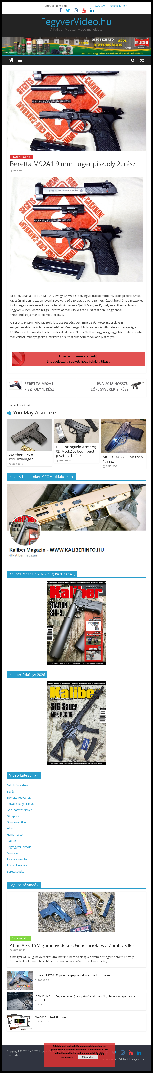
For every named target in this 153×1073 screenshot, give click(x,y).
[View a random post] (141, 60)
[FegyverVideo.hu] (11, 60)
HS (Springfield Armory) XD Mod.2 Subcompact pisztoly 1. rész (76, 451)
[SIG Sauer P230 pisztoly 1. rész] (123, 421)
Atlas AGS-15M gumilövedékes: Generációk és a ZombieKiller (72, 945)
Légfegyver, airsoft (19, 847)
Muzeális (12, 853)
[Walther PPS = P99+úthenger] (29, 421)
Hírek (10, 828)
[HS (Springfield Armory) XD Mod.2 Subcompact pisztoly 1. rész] (76, 421)
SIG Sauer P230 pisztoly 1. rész (123, 459)
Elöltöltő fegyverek (19, 797)
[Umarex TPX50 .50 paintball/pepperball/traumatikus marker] (20, 973)
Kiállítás (12, 841)
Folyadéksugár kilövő (20, 804)
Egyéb (11, 791)
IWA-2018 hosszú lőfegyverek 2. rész (110, 386)
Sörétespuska (15, 871)
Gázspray (13, 816)
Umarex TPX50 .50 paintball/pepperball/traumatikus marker (73, 975)
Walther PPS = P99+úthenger (21, 457)
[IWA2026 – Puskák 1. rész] (20, 1015)
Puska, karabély (17, 865)
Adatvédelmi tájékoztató (132, 1059)
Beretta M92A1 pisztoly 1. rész (39, 386)
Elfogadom (88, 1057)
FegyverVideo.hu (76, 21)
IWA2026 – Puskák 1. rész (110, 6)
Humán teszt (15, 834)
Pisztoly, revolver (21, 156)
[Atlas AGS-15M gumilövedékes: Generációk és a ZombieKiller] (76, 893)
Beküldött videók (17, 785)
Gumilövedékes (16, 822)
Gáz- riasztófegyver (19, 810)
